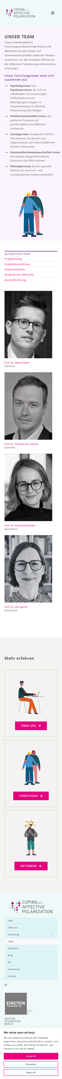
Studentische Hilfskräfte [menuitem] (19, 274)
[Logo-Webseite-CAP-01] (20, 9)
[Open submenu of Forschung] (52, 934)
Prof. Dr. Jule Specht (15, 607)
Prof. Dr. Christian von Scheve (21, 444)
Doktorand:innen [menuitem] (15, 269)
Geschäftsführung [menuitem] (15, 280)
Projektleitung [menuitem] (13, 259)
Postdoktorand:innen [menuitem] (17, 264)
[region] (31, 1053)
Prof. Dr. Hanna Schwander (20, 525)
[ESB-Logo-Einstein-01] (20, 993)
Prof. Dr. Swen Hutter (16, 362)
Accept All (31, 1056)
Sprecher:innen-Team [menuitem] (18, 254)
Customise (31, 1064)
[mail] (6, 985)
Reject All (31, 1072)
